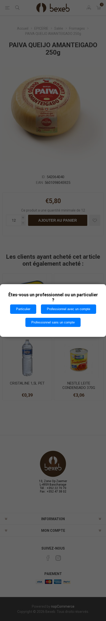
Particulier (23, 309)
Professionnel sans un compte (53, 322)
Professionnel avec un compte (68, 309)
